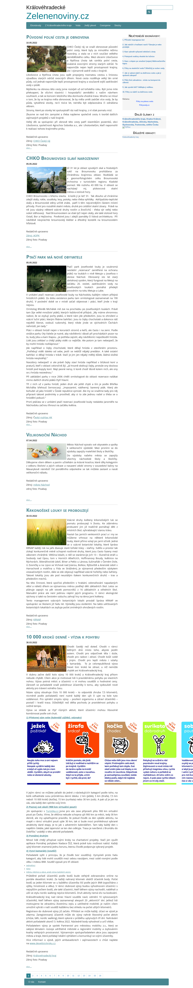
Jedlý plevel (90, 25)
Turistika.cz (53, 811)
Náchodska (153, 122)
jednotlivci (30, 865)
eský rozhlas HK (43, 417)
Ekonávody (35, 25)
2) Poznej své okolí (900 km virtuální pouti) (51, 806)
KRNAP (37, 619)
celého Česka (152, 125)
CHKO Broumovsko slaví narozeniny (62, 158)
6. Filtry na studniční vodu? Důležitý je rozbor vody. (143, 68)
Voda (77, 25)
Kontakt (42, 982)
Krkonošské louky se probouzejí (57, 510)
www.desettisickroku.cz (42, 943)
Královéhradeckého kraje (133, 119)
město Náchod (41, 484)
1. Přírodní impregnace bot (133, 40)
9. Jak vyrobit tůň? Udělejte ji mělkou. (137, 87)
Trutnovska (140, 125)
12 (79, 976)
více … (29, 148)
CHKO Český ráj (41, 140)
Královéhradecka (130, 122)
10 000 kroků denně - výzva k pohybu (63, 636)
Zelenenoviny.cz (57, 16)
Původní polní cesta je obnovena (57, 37)
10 (68, 976)
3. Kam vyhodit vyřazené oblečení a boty (138, 52)
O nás (31, 982)
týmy (28, 868)
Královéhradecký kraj (130, 137)
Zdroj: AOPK (33, 235)
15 (95, 976)
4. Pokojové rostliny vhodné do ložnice (138, 56)
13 (84, 976)
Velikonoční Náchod (46, 434)
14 (89, 976)
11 (73, 976)
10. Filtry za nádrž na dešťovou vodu (137, 92)
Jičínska (143, 122)
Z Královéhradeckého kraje (58, 25)
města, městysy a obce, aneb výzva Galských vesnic (48, 872)
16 (100, 976)
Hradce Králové (153, 119)
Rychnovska (128, 125)
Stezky (117, 25)
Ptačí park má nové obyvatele (54, 256)
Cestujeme (105, 25)
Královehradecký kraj (44, 955)
